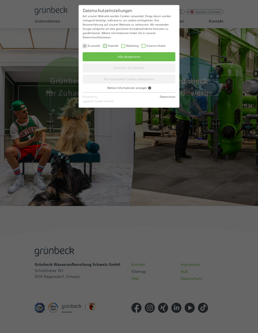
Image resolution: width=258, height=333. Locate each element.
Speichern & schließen (129, 68)
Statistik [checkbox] (113, 45)
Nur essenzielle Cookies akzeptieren (129, 79)
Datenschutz (167, 96)
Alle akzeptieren (129, 56)
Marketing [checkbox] (132, 45)
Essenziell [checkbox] (94, 45)
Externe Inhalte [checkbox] (156, 45)
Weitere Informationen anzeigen (127, 87)
